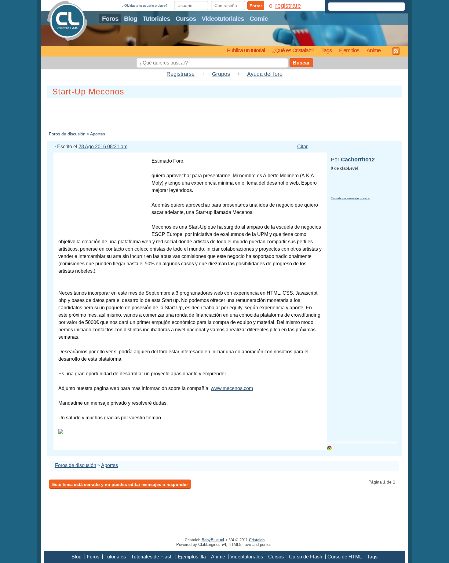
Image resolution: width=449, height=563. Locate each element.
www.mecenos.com (232, 388)
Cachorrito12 (358, 159)
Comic (259, 18)
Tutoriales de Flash (152, 556)
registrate (288, 5)
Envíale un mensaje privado (350, 198)
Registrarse (180, 74)
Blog (130, 18)
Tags (326, 50)
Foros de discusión (67, 133)
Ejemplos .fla (192, 556)
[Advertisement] (224, 113)
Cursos (186, 18)
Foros (110, 18)
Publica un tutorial (246, 50)
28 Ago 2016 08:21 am (102, 146)
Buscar (301, 62)
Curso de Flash (305, 556)
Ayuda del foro (265, 74)
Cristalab (257, 540)
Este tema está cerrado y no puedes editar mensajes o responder (120, 484)
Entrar (256, 5)
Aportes (97, 133)
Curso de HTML (344, 556)
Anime (374, 50)
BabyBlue (213, 540)
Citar (302, 146)
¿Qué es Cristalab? (293, 50)
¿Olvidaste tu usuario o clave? (144, 5)
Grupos (221, 74)
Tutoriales (156, 18)
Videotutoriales (223, 18)
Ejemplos (349, 50)
